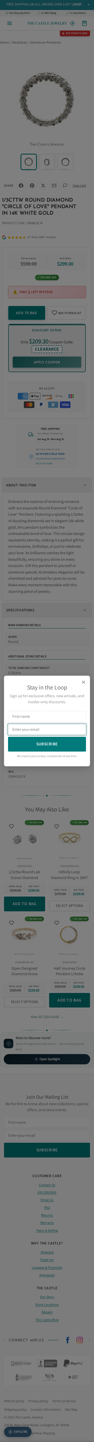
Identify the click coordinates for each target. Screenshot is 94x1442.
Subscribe (47, 744)
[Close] (83, 682)
